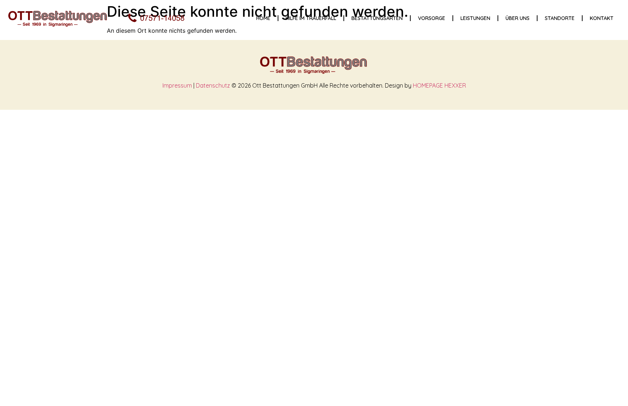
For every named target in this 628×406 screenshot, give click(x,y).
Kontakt (601, 18)
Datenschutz (213, 85)
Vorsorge (431, 18)
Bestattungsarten (377, 18)
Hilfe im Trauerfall (311, 18)
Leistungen (475, 18)
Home (263, 18)
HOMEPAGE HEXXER (439, 85)
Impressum (177, 85)
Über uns (518, 18)
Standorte (560, 18)
